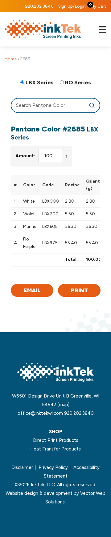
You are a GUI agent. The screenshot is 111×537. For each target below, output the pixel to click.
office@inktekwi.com (40, 413)
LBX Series (40, 82)
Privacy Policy (53, 467)
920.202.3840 (39, 6)
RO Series (78, 82)
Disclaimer (22, 467)
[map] (63, 404)
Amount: (25, 156)
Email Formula (32, 292)
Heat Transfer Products (55, 449)
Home (11, 59)
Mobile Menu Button (102, 29)
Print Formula (79, 292)
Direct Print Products (55, 440)
